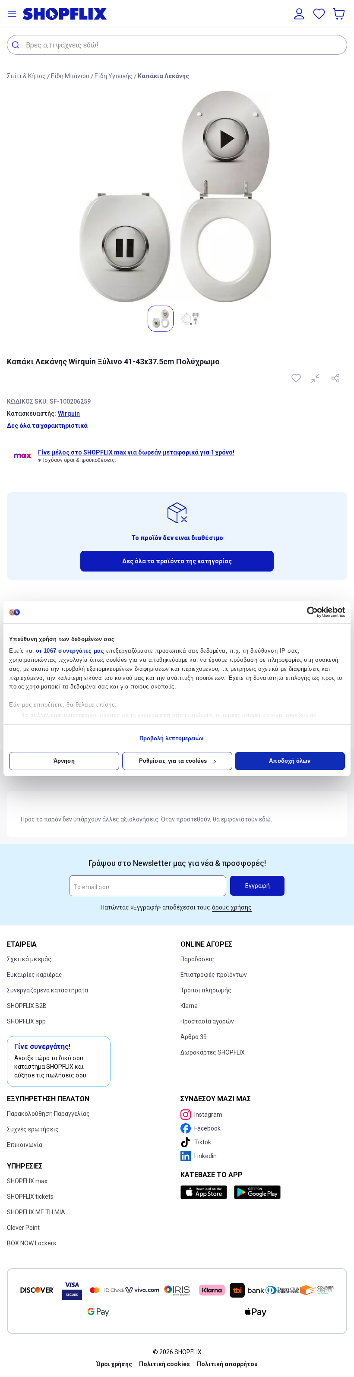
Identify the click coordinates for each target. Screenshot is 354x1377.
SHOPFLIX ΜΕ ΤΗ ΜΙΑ (36, 1212)
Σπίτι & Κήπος (26, 76)
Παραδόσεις (197, 959)
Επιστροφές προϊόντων (213, 974)
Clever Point (23, 1227)
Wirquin (69, 413)
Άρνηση (64, 761)
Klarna (189, 1005)
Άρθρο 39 (193, 1036)
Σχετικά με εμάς (29, 959)
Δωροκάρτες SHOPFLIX (212, 1052)
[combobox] (177, 45)
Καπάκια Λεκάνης (163, 76)
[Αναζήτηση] (16, 44)
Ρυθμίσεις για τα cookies (173, 761)
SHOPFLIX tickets (30, 1196)
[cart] (339, 13)
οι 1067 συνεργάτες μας (70, 650)
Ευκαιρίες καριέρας (34, 974)
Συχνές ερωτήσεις (33, 1129)
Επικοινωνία (24, 1144)
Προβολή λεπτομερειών (171, 738)
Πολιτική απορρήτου (227, 1364)
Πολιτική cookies (164, 1364)
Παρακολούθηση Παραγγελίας (48, 1113)
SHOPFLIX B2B (27, 1005)
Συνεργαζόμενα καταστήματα (47, 990)
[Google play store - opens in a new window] (257, 1192)
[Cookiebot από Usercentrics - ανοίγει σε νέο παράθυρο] (307, 612)
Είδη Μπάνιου (70, 76)
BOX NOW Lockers (31, 1243)
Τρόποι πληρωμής (205, 990)
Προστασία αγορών (207, 1021)
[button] (12, 14)
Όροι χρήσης (114, 1364)
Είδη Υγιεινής (114, 76)
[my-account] (299, 13)
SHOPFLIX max (27, 1181)
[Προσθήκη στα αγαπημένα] (297, 378)
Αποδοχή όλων (289, 761)
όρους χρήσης (232, 907)
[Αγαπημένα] (319, 13)
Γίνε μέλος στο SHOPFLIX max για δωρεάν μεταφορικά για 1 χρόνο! (136, 452)
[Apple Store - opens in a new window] (205, 1192)
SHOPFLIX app (26, 1021)
